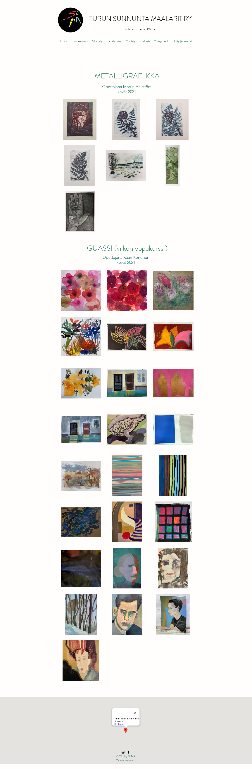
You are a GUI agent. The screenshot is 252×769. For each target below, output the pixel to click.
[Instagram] (123, 752)
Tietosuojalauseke (125, 760)
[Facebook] (128, 752)
